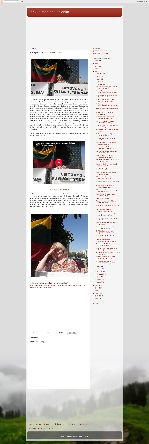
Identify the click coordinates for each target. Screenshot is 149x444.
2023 (97, 69)
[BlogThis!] (70, 333)
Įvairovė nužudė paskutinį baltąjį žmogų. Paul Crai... (106, 164)
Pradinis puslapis (59, 424)
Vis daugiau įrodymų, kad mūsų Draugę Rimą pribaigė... (106, 214)
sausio (99, 282)
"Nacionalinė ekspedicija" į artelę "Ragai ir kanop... (106, 190)
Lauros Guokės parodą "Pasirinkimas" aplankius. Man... (107, 91)
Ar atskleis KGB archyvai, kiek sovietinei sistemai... (105, 186)
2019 (97, 291)
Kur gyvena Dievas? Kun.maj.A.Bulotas (102, 169)
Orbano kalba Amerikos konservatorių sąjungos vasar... (107, 240)
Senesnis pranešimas (78, 424)
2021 (97, 285)
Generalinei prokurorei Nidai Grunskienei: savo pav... (105, 117)
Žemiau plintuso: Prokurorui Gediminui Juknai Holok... (105, 100)
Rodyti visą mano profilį (100, 53)
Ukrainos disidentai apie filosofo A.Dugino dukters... (106, 143)
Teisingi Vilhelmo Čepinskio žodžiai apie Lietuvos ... (107, 223)
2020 (97, 288)
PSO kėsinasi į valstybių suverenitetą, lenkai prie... (105, 210)
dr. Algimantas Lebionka (49, 12)
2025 (97, 63)
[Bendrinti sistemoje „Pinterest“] (76, 333)
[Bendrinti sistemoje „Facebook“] (74, 333)
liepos (99, 266)
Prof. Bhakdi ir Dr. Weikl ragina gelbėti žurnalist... (106, 173)
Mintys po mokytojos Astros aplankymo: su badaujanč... (105, 121)
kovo (98, 276)
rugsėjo (99, 81)
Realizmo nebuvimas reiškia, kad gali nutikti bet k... (106, 201)
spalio (99, 79)
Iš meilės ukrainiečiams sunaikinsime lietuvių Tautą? (106, 262)
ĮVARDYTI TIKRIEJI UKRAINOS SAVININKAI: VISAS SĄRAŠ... (106, 257)
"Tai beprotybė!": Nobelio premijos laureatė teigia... (107, 126)
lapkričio (99, 76)
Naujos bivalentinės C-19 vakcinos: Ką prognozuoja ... (107, 160)
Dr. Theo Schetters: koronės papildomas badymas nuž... (105, 231)
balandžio (100, 274)
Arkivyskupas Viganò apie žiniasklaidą (104, 113)
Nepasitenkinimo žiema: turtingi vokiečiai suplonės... (106, 139)
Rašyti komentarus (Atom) (46, 428)
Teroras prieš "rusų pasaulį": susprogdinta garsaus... (105, 156)
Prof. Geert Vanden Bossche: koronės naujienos (105, 236)
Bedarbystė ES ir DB (102, 198)
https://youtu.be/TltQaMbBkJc (59, 190)
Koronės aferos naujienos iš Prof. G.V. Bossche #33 (106, 151)
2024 (97, 66)
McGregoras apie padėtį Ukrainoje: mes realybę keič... (107, 134)
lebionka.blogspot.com (103, 51)
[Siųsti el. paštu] (68, 333)
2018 (97, 293)
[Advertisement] (74, 31)
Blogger (85, 436)
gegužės (99, 271)
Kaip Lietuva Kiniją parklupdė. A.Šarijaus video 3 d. (105, 194)
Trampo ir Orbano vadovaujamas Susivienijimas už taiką (106, 249)
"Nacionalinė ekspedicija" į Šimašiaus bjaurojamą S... (105, 177)
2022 (97, 71)
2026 (97, 61)
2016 (97, 299)
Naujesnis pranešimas (39, 424)
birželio (99, 269)
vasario (99, 279)
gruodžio (100, 73)
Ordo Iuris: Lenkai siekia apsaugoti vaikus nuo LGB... (107, 109)
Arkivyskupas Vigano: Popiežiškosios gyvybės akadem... (108, 104)
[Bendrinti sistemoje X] (72, 333)
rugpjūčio (100, 84)
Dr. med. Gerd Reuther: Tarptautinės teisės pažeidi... (106, 147)
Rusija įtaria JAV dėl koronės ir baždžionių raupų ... (106, 244)
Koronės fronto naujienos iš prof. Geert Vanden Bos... (106, 87)
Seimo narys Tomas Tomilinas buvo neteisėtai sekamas (107, 219)
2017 (97, 296)
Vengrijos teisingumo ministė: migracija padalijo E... (105, 227)
